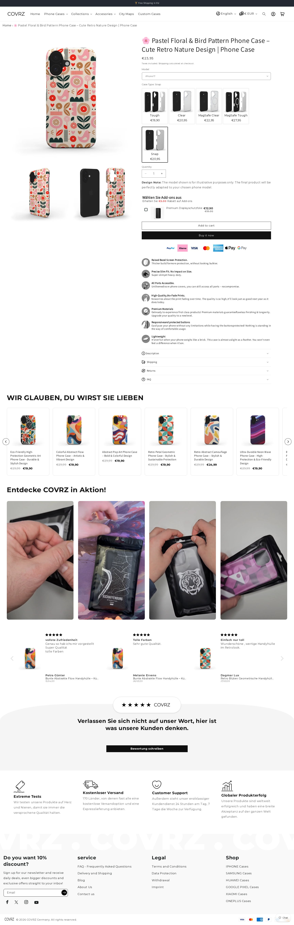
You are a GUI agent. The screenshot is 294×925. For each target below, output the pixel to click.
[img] (72, 635)
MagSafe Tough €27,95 (236, 118)
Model (145, 69)
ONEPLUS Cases (238, 901)
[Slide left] (6, 441)
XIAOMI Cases (236, 894)
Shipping (164, 63)
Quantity (147, 166)
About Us (85, 887)
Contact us (86, 894)
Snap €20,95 (155, 156)
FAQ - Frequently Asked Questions (105, 866)
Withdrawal (161, 880)
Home (7, 25)
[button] (55, 14)
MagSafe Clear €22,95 (208, 118)
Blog (81, 880)
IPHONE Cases (237, 866)
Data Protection (164, 873)
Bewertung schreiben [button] (146, 748)
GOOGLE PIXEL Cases (242, 887)
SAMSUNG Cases (239, 873)
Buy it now (206, 235)
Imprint (158, 887)
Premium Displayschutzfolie (184, 208)
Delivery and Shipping (95, 873)
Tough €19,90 (155, 118)
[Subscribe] (64, 892)
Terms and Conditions (169, 866)
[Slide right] (288, 441)
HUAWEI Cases (237, 880)
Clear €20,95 (182, 118)
